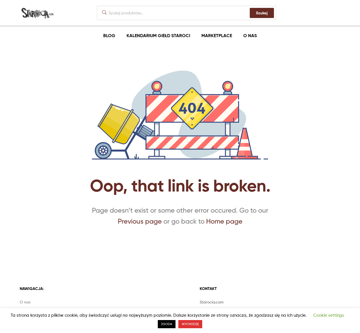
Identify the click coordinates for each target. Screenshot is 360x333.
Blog (109, 35)
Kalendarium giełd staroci (158, 35)
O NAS (250, 35)
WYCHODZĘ (190, 324)
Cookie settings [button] (328, 315)
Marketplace (216, 35)
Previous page (140, 221)
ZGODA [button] (166, 324)
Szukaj (262, 12)
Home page (224, 221)
